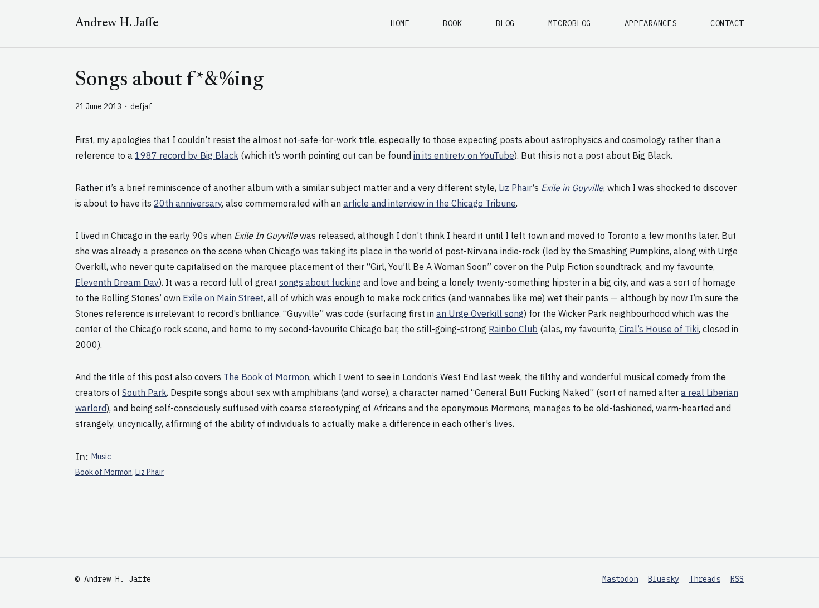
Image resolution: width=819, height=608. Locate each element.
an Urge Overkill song (480, 313)
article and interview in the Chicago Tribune (429, 203)
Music (101, 457)
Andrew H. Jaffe (116, 23)
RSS (737, 579)
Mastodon (620, 579)
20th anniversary (188, 203)
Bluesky (663, 579)
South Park (144, 392)
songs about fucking (320, 282)
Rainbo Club (513, 329)
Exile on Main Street (223, 297)
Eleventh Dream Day (117, 282)
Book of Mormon (103, 472)
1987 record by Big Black (186, 155)
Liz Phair (516, 187)
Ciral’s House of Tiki (659, 329)
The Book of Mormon (266, 377)
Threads (704, 579)
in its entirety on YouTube (463, 155)
